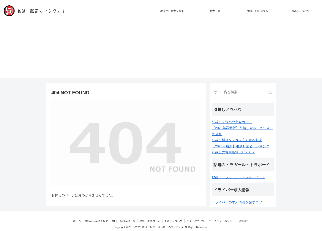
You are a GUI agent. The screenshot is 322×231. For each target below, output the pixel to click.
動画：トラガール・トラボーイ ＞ (238, 177)
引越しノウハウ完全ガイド (232, 122)
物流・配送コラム (150, 220)
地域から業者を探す (96, 220)
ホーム (77, 220)
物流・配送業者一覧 (124, 220)
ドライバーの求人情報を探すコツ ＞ (239, 202)
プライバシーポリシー (222, 220)
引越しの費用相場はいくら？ (233, 152)
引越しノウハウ (173, 220)
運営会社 (244, 220)
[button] (270, 92)
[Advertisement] (161, 52)
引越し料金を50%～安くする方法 (237, 140)
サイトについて (196, 220)
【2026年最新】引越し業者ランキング (240, 146)
